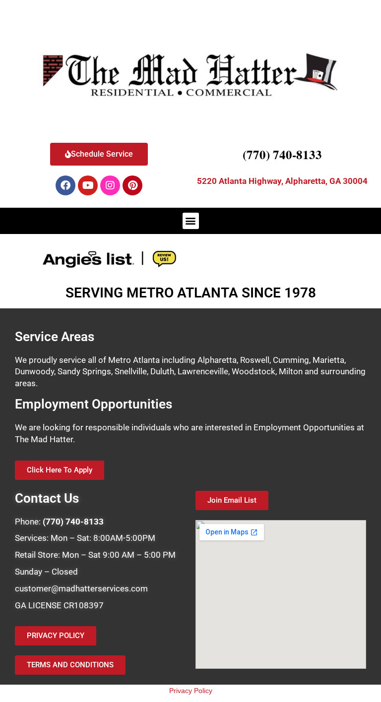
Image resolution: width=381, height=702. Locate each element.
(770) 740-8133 (282, 154)
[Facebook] (65, 185)
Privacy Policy (190, 691)
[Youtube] (88, 185)
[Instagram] (110, 185)
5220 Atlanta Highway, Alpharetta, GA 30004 (282, 181)
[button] (191, 221)
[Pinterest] (132, 185)
